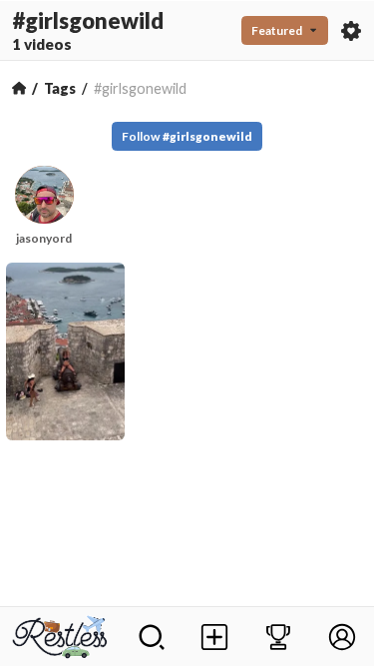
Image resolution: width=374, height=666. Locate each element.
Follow (187, 136)
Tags (60, 88)
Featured (276, 30)
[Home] (19, 88)
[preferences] (351, 31)
